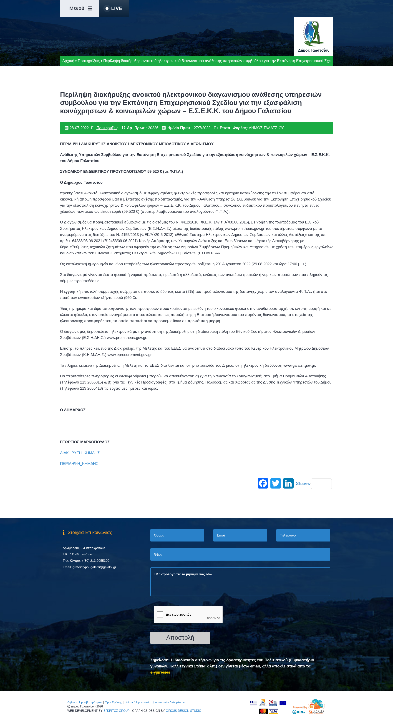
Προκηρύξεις (89, 61)
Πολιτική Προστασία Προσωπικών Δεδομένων (154, 702)
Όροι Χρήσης (113, 702)
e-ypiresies (160, 672)
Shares (303, 483)
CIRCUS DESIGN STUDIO (183, 710)
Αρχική (68, 61)
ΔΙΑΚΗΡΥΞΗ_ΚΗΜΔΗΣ (80, 453)
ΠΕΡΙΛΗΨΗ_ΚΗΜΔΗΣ (79, 463)
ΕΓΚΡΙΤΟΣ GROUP (116, 710)
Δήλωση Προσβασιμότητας (84, 702)
